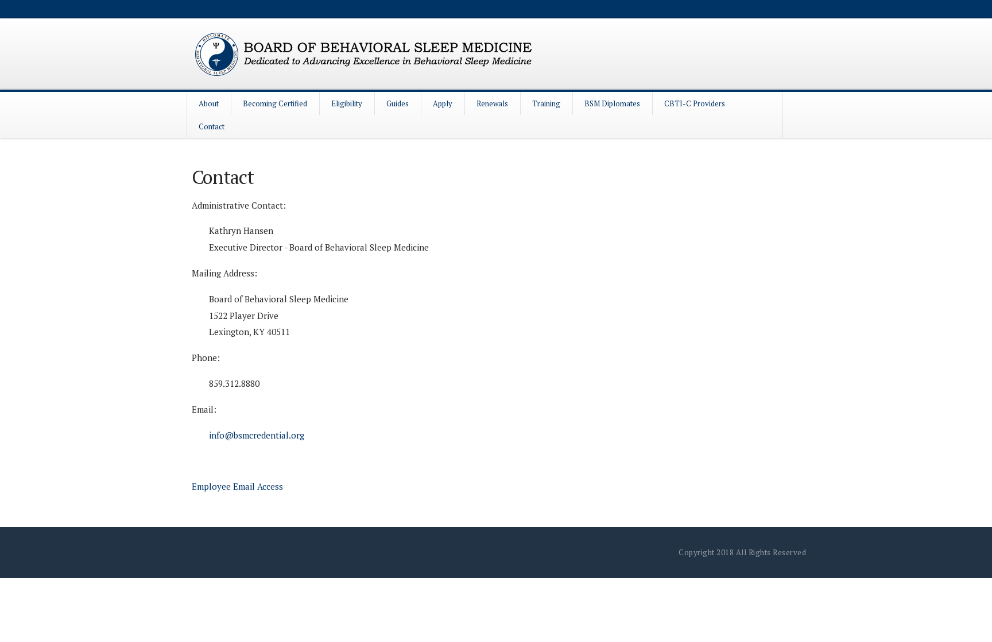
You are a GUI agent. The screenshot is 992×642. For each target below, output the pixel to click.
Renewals (492, 103)
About (209, 103)
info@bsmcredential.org (256, 435)
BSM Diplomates (612, 103)
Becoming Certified (275, 103)
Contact (211, 126)
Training (546, 103)
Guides (397, 103)
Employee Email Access (237, 486)
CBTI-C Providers (694, 103)
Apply (442, 103)
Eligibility (346, 103)
